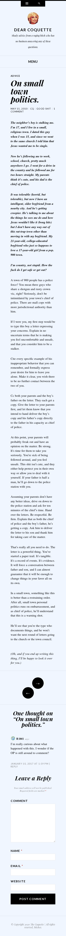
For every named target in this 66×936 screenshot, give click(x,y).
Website (18, 881)
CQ (32, 108)
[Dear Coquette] (33, 19)
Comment (19, 801)
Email (17, 866)
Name (16, 851)
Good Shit (44, 108)
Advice (15, 76)
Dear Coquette (33, 29)
